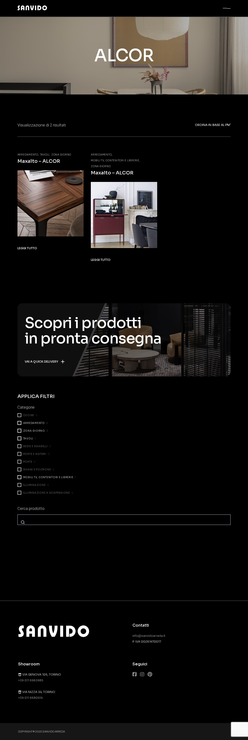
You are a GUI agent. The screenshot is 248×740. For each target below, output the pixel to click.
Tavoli (45, 154)
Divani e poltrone (37, 469)
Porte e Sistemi (34, 454)
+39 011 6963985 (30, 680)
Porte (27, 461)
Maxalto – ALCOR (38, 161)
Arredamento (27, 154)
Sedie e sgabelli (35, 446)
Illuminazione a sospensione (46, 492)
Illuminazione (34, 485)
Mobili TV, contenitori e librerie (115, 160)
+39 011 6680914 (30, 698)
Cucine (28, 415)
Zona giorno (61, 154)
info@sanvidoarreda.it (148, 636)
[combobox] (213, 125)
